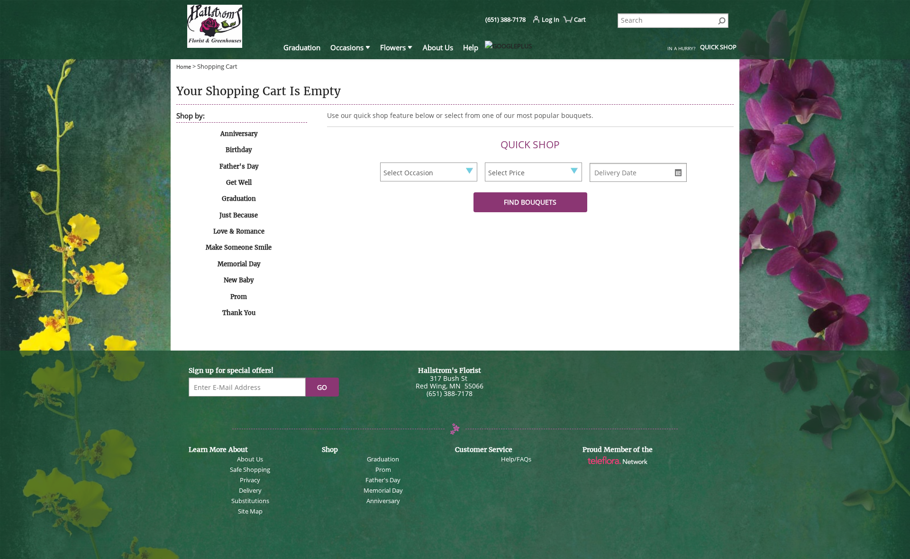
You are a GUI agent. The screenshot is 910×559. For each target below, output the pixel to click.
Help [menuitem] (470, 47)
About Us (250, 459)
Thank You (238, 313)
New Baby (239, 280)
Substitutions (250, 500)
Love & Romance (238, 231)
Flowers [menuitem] (393, 47)
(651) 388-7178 (505, 19)
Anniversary (238, 134)
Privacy (250, 480)
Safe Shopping (250, 469)
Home (184, 66)
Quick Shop (718, 47)
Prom (238, 297)
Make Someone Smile (239, 247)
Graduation (239, 199)
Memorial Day (239, 264)
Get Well (239, 183)
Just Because (238, 215)
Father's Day (238, 166)
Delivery (250, 490)
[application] (230, 28)
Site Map (250, 511)
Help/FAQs (516, 459)
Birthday (239, 150)
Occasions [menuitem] (347, 47)
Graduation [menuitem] (301, 47)
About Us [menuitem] (438, 47)
